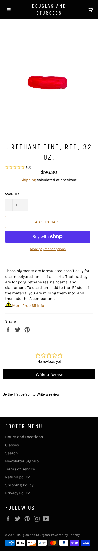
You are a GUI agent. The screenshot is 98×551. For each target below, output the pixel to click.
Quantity (12, 193)
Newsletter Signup (22, 461)
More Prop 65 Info (28, 305)
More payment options (48, 249)
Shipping (28, 180)
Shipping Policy (19, 485)
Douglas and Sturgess (49, 9)
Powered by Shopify (65, 535)
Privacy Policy (17, 493)
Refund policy (17, 477)
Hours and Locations (24, 436)
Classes (12, 445)
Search (11, 453)
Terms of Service (20, 469)
